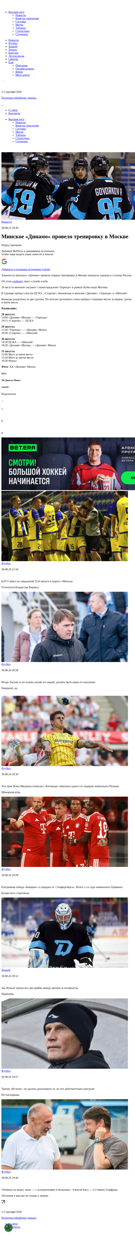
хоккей (4, 387)
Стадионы (21, 34)
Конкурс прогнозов (27, 18)
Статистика (22, 31)
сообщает (17, 281)
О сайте (13, 110)
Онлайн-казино (24, 68)
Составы (20, 21)
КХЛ (3, 373)
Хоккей (12, 46)
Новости (20, 15)
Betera (19, 71)
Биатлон (13, 52)
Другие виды (16, 55)
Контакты (14, 113)
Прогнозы (21, 65)
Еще (11, 62)
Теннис (12, 49)
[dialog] (8, 1228)
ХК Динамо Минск (11, 380)
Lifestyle (13, 59)
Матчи (19, 24)
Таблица (20, 27)
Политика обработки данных (18, 97)
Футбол (13, 43)
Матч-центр (22, 74)
